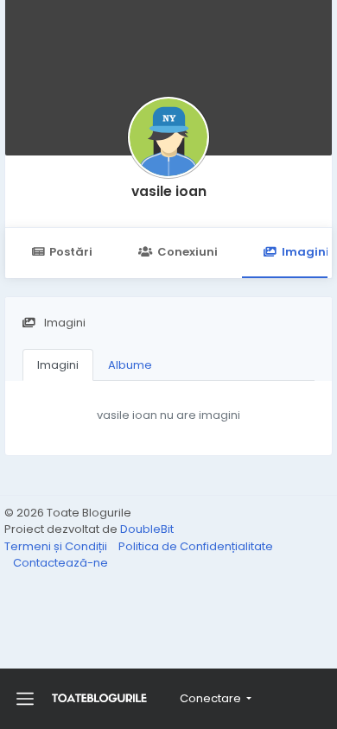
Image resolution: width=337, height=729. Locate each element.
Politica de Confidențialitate (195, 546)
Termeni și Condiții (57, 546)
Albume (130, 365)
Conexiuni (187, 252)
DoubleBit (147, 529)
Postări (70, 252)
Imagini (58, 365)
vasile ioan (169, 191)
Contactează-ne (60, 563)
